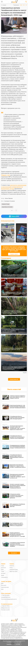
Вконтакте (3, 585)
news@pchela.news (5, 597)
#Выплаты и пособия (7, 207)
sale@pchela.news (5, 608)
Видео (2, 575)
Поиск (11, 567)
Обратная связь (13, 571)
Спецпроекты (4, 577)
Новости (12, 565)
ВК (24, 5)
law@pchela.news (18, 638)
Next (25, 235)
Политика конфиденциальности (9, 599)
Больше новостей (14, 379)
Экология (3, 567)
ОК (26, 5)
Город (2, 565)
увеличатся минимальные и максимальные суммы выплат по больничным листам (13, 186)
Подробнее (9, 644)
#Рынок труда (5, 204)
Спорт (2, 571)
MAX (21, 5)
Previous (25, 230)
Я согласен (18, 644)
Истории (3, 573)
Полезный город (14, 569)
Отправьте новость (14, 254)
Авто (2, 569)
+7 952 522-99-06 (5, 595)
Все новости (14, 553)
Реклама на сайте (5, 609)
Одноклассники (5, 587)
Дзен (2, 589)
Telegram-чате (5, 175)
